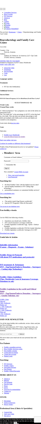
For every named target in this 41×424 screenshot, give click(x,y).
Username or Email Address (13, 157)
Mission (6, 380)
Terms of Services (9, 403)
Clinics (19, 32)
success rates (15, 123)
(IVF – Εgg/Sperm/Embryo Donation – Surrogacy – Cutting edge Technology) (20, 267)
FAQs (6, 388)
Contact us (7, 391)
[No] (18, 423)
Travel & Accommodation (12, 389)
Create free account (10, 354)
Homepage (12, 32)
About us (7, 18)
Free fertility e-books (10, 351)
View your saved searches (16, 175)
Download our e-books (7, 233)
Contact (6, 21)
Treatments (7, 69)
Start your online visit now (8, 140)
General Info (8, 412)
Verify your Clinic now (7, 64)
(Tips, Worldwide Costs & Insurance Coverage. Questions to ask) (19, 279)
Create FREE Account (21, 172)
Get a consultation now (7, 193)
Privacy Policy (8, 404)
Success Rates (8, 71)
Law (5, 75)
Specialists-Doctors (10, 367)
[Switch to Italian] (6, 27)
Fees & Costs (8, 384)
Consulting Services (10, 12)
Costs (5, 73)
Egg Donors (8, 369)
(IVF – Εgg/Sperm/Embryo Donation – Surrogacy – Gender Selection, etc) (20, 292)
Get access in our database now (10, 206)
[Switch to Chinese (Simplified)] (11, 29)
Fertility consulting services (12, 347)
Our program (8, 382)
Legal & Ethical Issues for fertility (14, 137)
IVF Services (8, 16)
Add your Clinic (9, 414)
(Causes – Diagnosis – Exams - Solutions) (16, 246)
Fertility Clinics (9, 366)
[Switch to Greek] (6, 23)
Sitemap (6, 393)
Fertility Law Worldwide (12, 135)
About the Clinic (9, 68)
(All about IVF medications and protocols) (17, 256)
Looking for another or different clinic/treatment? (15, 143)
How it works (8, 14)
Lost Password (12, 177)
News (6, 386)
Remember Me (11, 165)
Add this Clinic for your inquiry (10, 61)
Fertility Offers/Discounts (12, 371)
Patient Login (8, 356)
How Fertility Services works (13, 349)
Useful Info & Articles (11, 352)
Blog (5, 20)
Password (7, 161)
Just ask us (7, 416)
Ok (15, 423)
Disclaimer (7, 401)
